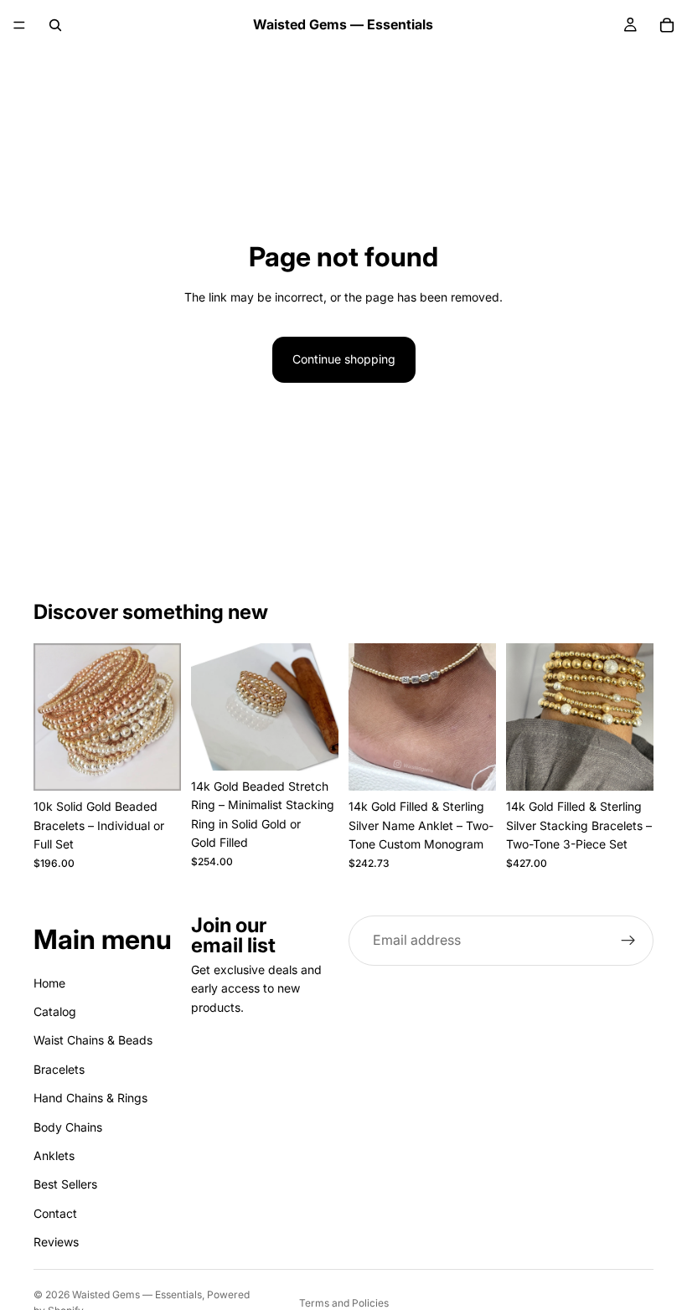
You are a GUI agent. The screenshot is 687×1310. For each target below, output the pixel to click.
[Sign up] (628, 940)
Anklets (54, 1155)
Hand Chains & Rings (90, 1098)
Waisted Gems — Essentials (137, 1294)
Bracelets (59, 1068)
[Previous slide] (52, 717)
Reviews (56, 1242)
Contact (55, 1212)
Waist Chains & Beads (93, 1040)
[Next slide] (162, 717)
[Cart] (666, 25)
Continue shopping (343, 359)
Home (49, 982)
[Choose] (155, 765)
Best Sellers (65, 1184)
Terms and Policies (344, 1303)
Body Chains (68, 1126)
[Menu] (19, 25)
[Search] (55, 25)
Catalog (55, 1010)
